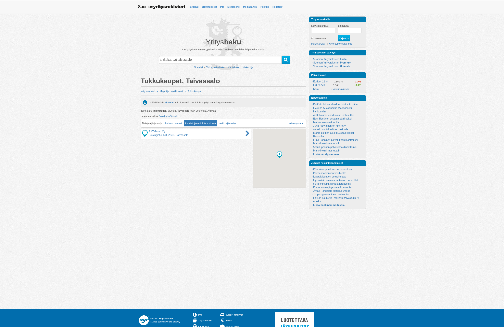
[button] (279, 154)
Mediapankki (250, 7)
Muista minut (320, 38)
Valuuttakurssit (341, 89)
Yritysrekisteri (148, 91)
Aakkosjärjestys (227, 123)
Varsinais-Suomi (168, 116)
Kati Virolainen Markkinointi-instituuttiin (335, 104)
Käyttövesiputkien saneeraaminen (332, 169)
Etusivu (194, 7)
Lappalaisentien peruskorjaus (329, 176)
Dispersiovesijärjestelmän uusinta (332, 187)
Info (222, 7)
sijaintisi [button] (169, 102)
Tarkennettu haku (215, 67)
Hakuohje (248, 67)
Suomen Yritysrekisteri (329, 59)
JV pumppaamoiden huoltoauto (330, 194)
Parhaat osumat (173, 123)
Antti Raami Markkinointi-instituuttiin (333, 115)
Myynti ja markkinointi (171, 91)
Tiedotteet (277, 7)
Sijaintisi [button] (198, 67)
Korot (316, 89)
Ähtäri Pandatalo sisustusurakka (331, 190)
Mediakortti (233, 7)
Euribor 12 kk (320, 81)
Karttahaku (234, 67)
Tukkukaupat (194, 91)
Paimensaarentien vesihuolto (329, 173)
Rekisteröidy (318, 43)
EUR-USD (319, 85)
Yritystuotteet (209, 7)
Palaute (264, 7)
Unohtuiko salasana (340, 43)
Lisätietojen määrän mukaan (200, 123)
